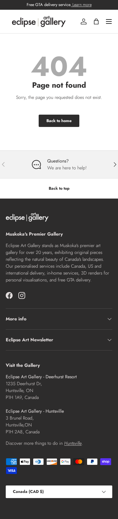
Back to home (59, 121)
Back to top (59, 188)
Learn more (81, 4)
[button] (96, 21)
